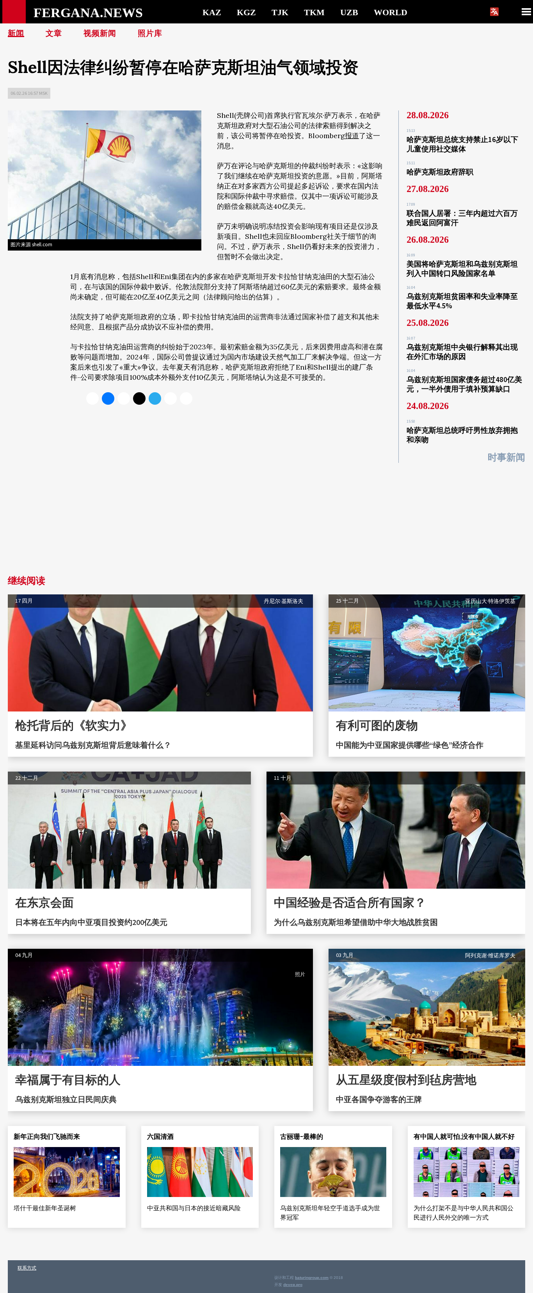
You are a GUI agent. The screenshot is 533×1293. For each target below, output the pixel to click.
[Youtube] (186, 398)
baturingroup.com (312, 1277)
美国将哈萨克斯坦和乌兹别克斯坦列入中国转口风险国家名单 (462, 268)
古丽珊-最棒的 (301, 1136)
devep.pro (292, 1284)
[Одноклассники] (123, 398)
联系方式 (27, 1268)
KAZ (212, 12)
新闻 (16, 33)
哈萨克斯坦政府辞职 (440, 171)
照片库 (150, 33)
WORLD (390, 12)
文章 (54, 33)
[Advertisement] (266, 517)
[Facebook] (170, 398)
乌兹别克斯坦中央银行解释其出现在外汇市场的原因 (462, 351)
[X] (92, 398)
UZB (349, 12)
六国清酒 (160, 1136)
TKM (314, 12)
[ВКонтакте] (108, 398)
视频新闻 (100, 33)
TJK (280, 12)
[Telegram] (155, 398)
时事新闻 (506, 457)
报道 (352, 135)
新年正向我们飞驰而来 (47, 1136)
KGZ (246, 12)
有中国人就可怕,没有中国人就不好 (464, 1136)
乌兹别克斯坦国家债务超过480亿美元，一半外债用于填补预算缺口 (464, 384)
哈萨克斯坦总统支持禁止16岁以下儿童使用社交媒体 (462, 144)
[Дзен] (139, 398)
